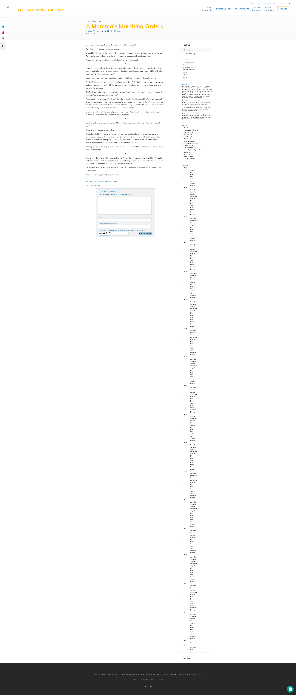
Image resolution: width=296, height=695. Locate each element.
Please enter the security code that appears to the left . (122, 230)
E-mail (108, 223)
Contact (282, 3)
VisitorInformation (268, 8)
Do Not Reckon (188, 145)
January (192, 185)
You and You (188, 134)
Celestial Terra (188, 128)
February (193, 183)
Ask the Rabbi (261, 3)
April (191, 179)
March (192, 181)
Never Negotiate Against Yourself (194, 150)
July (191, 172)
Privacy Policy (160, 679)
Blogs (88, 21)
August (192, 170)
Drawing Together (189, 158)
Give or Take (187, 152)
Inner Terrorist (188, 154)
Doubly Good (188, 136)
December (193, 190)
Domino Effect (188, 132)
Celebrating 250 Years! (191, 143)
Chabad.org (143, 679)
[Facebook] (145, 686)
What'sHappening (207, 8)
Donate (283, 8)
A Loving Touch (189, 139)
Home (246, 3)
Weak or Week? (188, 156)
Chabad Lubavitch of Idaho (41, 10)
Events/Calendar (224, 8)
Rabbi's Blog (96, 21)
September (193, 196)
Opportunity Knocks (190, 147)
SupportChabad (256, 8)
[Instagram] (151, 686)
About (252, 3)
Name (100, 217)
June (191, 174)
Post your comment (107, 191)
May (191, 176)
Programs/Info (242, 8)
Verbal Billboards (189, 141)
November (193, 192)
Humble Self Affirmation (191, 130)
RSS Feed (187, 658)
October (192, 194)
